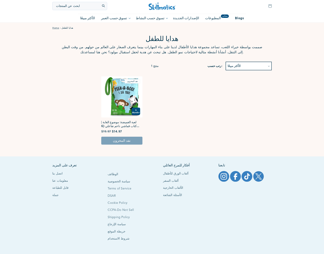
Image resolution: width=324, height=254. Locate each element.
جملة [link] (55, 195)
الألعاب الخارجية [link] (173, 187)
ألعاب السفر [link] (171, 180)
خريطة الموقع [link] (116, 231)
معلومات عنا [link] (60, 180)
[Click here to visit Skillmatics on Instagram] (224, 181)
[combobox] (80, 6)
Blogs (239, 18)
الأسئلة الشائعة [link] (172, 195)
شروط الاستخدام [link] (118, 238)
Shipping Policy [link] (119, 217)
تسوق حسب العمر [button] (114, 18)
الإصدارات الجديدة (186, 18)
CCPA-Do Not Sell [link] (121, 210)
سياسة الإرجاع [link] (117, 224)
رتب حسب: (215, 66)
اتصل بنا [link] (57, 173)
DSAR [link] (112, 195)
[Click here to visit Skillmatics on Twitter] (258, 181)
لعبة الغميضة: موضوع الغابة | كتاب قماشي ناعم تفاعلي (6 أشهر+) (119, 124)
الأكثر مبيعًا (87, 18)
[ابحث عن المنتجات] (103, 5)
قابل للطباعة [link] (60, 187)
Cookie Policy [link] (118, 202)
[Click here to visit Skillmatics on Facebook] (236, 181)
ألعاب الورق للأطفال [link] (175, 173)
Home (55, 28)
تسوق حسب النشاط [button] (150, 18)
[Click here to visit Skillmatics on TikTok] (247, 181)
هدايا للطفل (161, 38)
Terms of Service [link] (119, 188)
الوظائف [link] (113, 174)
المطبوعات (216, 17)
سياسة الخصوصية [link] (119, 181)
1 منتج (155, 66)
